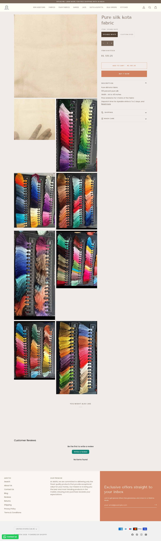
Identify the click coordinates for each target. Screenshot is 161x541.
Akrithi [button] (7, 478)
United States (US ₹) (25, 529)
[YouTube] (146, 535)
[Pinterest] (137, 535)
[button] (39, 7)
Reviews (7, 497)
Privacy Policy (10, 509)
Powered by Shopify (37, 534)
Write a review (80, 451)
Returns (7, 501)
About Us (8, 485)
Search (7, 481)
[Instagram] (141, 535)
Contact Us (9, 489)
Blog (6, 493)
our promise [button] (56, 478)
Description (107, 83)
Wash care (109, 118)
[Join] (155, 505)
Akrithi (19, 534)
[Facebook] (132, 535)
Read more (106, 104)
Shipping (108, 112)
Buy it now (124, 74)
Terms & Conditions (12, 512)
